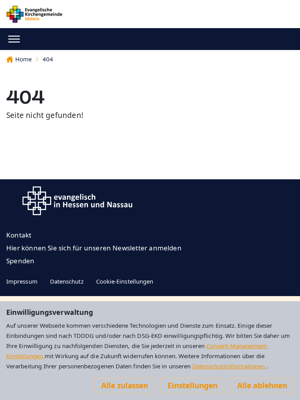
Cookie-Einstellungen (125, 281)
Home (23, 59)
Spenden (20, 260)
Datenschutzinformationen (229, 366)
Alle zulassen (124, 385)
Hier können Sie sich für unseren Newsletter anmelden (94, 247)
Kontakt (18, 234)
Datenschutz (67, 281)
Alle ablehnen (262, 385)
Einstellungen (193, 385)
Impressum (22, 281)
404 (48, 59)
